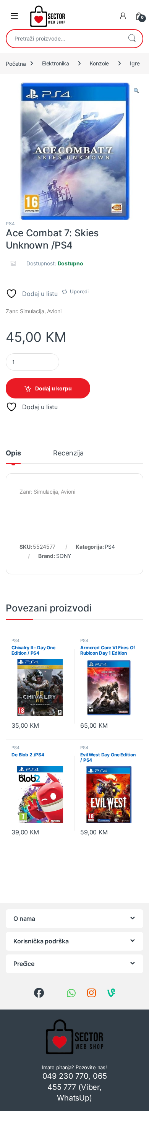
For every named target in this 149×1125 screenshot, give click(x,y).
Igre (134, 63)
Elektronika (55, 63)
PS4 (10, 223)
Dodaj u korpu (53, 388)
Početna (16, 63)
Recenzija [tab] (68, 453)
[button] (136, 91)
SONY (63, 556)
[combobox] (63, 38)
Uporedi (79, 291)
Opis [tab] (13, 453)
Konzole (99, 63)
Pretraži (132, 38)
